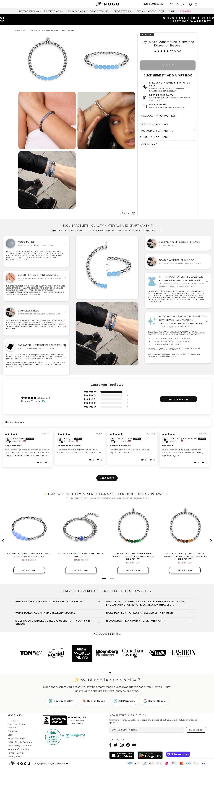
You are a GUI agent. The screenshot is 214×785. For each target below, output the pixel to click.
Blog (10, 735)
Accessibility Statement (20, 745)
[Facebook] (110, 745)
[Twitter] (115, 745)
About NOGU (14, 720)
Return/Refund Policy (18, 749)
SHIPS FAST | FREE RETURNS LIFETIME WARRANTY (108, 20)
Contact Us (13, 727)
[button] (90, 392)
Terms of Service (16, 753)
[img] (11, 434)
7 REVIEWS (175, 51)
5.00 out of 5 (43, 398)
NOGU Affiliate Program (20, 742)
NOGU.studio (107, 4)
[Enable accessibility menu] (190, 4)
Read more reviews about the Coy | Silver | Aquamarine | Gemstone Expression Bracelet (174, 355)
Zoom (126, 213)
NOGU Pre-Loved (17, 738)
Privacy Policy (15, 756)
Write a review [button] (178, 399)
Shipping (12, 731)
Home (17, 30)
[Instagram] (122, 745)
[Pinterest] (128, 745)
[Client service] (177, 4)
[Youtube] (134, 745)
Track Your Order (16, 724)
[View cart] (196, 4)
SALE (25, 30)
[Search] (171, 4)
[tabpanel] (31, 653)
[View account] (182, 4)
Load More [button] (107, 477)
